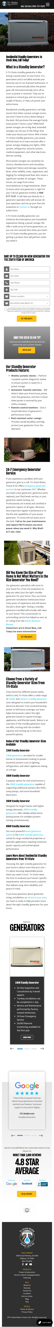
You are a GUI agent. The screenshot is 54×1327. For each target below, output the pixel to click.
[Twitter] (26, 1264)
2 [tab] (27, 1135)
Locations (27, 1293)
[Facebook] (23, 1264)
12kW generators (14, 755)
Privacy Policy (27, 1312)
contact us (24, 206)
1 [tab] (20, 1135)
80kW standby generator (31, 834)
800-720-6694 (27, 1261)
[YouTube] (30, 1264)
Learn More (27, 1037)
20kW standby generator (22, 784)
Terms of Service (27, 1309)
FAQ (27, 1301)
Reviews (27, 1288)
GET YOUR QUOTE (26, 637)
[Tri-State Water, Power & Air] (10, 3)
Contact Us (27, 1290)
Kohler (12, 698)
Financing (27, 1277)
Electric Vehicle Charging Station (27, 1275)
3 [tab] (34, 1135)
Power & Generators (27, 1272)
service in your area (36, 897)
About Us (27, 1285)
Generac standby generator (33, 698)
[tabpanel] (27, 990)
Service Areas (27, 1296)
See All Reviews (26, 1194)
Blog (27, 1299)
